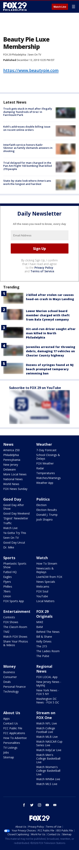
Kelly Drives (43, 641)
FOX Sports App (13, 601)
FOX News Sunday (15, 489)
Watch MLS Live (46, 784)
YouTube (42, 596)
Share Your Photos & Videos (15, 643)
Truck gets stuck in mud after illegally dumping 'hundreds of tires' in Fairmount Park (27, 112)
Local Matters (45, 601)
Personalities (11, 743)
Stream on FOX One (45, 715)
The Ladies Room (48, 651)
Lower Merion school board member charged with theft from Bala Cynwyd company (48, 315)
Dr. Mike (8, 547)
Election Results (46, 510)
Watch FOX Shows (15, 636)
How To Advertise (15, 738)
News (8, 444)
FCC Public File (12, 728)
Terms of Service (42, 271)
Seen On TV (34, 54)
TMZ (6, 632)
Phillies (7, 586)
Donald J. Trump (47, 515)
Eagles (7, 577)
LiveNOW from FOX (49, 577)
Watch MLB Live (47, 737)
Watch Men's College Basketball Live (48, 758)
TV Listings (10, 747)
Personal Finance (14, 687)
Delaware (9, 469)
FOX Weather (45, 463)
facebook (24, 805)
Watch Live (59, 6)
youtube (47, 805)
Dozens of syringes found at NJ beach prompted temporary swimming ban (50, 369)
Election (41, 505)
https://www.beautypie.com (31, 70)
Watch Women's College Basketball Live (48, 770)
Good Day (12, 499)
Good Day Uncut (14, 542)
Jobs (6, 752)
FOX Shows (10, 622)
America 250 (11, 450)
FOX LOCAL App (47, 677)
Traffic (7, 523)
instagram (39, 805)
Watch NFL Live (46, 723)
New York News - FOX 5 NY (47, 692)
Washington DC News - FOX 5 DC (47, 700)
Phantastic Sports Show (14, 565)
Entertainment (16, 611)
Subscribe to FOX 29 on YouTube (35, 388)
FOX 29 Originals (44, 614)
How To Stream (46, 563)
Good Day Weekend (16, 513)
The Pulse (42, 656)
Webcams (42, 586)
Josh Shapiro (44, 519)
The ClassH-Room (15, 627)
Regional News (44, 669)
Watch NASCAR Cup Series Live (49, 743)
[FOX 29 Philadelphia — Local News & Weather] (15, 6)
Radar (40, 468)
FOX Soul (42, 591)
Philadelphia (11, 455)
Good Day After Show (13, 506)
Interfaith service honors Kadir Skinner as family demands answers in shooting (27, 148)
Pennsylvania (11, 460)
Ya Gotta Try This (14, 533)
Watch (42, 557)
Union (7, 596)
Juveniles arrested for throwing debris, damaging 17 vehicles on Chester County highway (50, 351)
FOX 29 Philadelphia (14, 54)
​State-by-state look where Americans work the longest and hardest (27, 182)
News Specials (45, 582)
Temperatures (45, 473)
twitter (32, 805)
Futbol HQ (10, 572)
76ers (7, 591)
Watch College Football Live (45, 730)
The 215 (41, 646)
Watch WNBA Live (48, 779)
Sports (9, 557)
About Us (11, 712)
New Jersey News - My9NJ (48, 683)
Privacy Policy (43, 267)
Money (9, 666)
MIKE (39, 622)
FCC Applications (14, 733)
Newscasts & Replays (45, 570)
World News (11, 484)
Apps (6, 718)
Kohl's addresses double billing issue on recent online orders (26, 128)
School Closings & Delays (48, 456)
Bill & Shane (44, 636)
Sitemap (8, 757)
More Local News (15, 474)
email (55, 805)
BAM (39, 627)
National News (13, 479)
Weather (44, 444)
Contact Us (10, 723)
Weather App (44, 483)
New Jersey (10, 464)
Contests (9, 617)
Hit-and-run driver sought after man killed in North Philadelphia (51, 333)
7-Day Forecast (46, 450)
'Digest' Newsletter (15, 518)
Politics (43, 499)
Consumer (10, 677)
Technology (11, 691)
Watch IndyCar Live (48, 750)
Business (9, 672)
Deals (7, 682)
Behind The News (48, 632)
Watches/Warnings (48, 478)
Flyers (7, 582)
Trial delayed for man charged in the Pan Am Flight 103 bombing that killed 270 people (27, 166)
